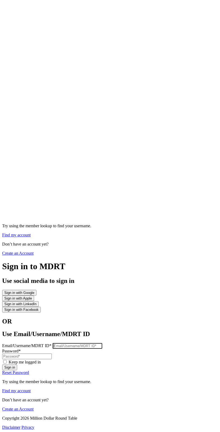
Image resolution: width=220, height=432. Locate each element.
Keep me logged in (25, 362)
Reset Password (15, 372)
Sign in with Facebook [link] (21, 310)
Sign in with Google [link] (19, 293)
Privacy (27, 427)
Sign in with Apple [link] (18, 298)
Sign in (9, 367)
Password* (11, 351)
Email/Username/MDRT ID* (27, 345)
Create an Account (18, 253)
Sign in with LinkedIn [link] (20, 304)
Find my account (16, 235)
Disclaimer (11, 427)
